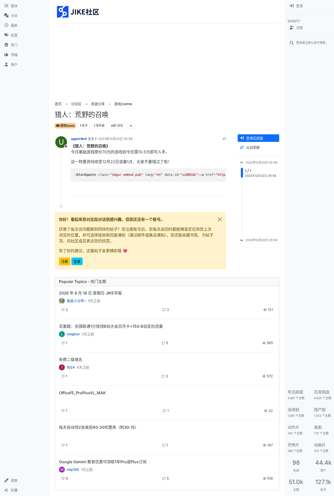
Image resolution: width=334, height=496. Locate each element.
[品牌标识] (78, 12)
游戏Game (67, 125)
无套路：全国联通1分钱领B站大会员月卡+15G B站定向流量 (111, 326)
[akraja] (62, 401)
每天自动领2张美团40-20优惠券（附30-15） (99, 427)
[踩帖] (212, 190)
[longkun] (62, 435)
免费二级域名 (70, 359)
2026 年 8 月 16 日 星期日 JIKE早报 (90, 293)
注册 (64, 261)
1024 (71, 367)
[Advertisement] (167, 60)
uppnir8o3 (79, 139)
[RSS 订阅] (131, 125)
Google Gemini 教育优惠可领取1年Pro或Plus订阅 (102, 461)
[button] (24, 480)
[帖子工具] (221, 190)
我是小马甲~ (76, 301)
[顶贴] (194, 190)
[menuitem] (309, 6)
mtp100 (73, 469)
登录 (77, 261)
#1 (224, 139)
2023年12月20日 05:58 (115, 139)
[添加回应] (185, 190)
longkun (73, 334)
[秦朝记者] (62, 301)
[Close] (220, 219)
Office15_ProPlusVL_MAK (82, 392)
